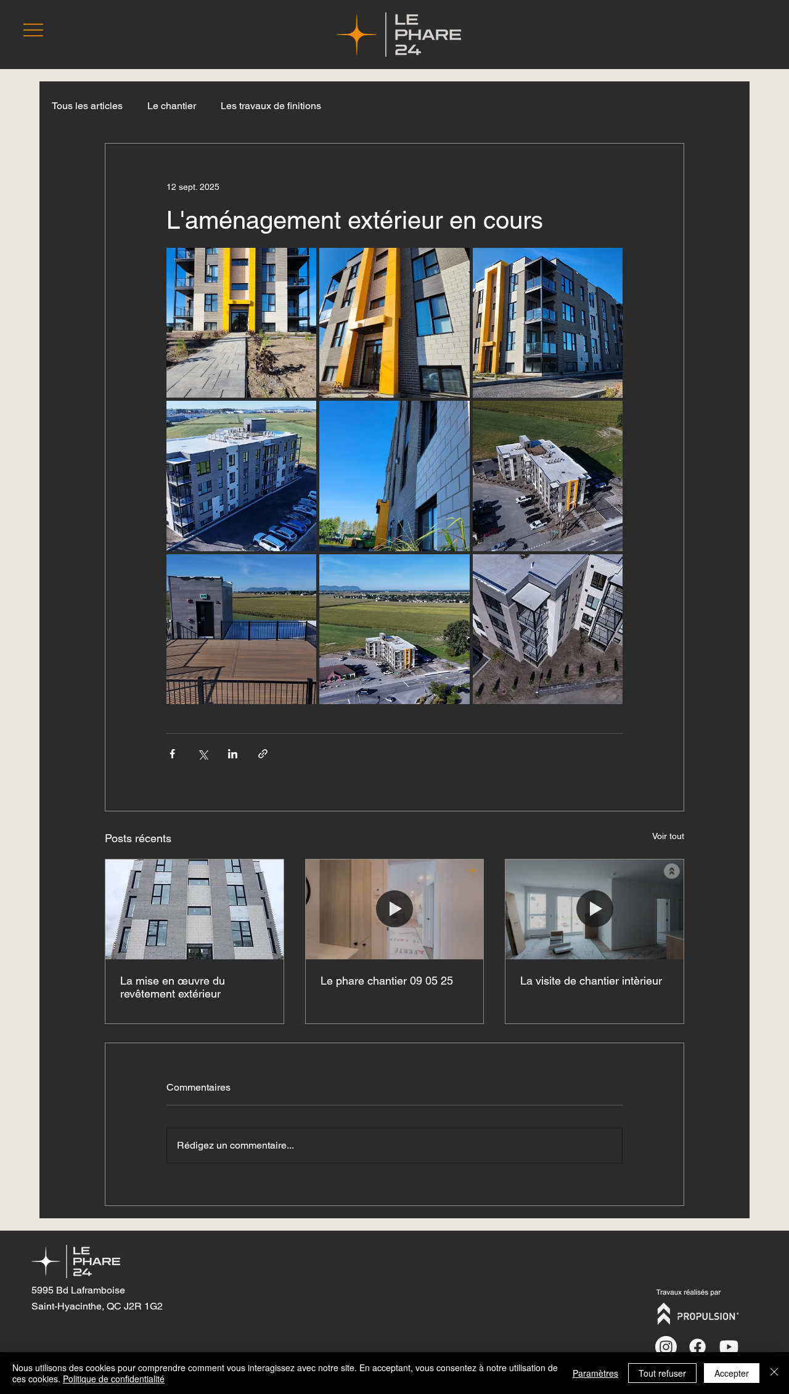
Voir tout (668, 836)
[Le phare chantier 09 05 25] (395, 909)
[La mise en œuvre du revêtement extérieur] (194, 909)
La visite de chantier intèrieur (591, 980)
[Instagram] (666, 1347)
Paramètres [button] (595, 1373)
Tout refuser (662, 1373)
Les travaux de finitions (271, 106)
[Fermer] (774, 1373)
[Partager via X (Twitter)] (202, 754)
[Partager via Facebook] (172, 754)
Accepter (731, 1373)
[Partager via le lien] (263, 754)
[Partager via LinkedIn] (233, 754)
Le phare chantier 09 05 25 (387, 980)
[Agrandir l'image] (241, 323)
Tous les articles (87, 106)
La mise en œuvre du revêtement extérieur (172, 987)
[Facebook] (697, 1347)
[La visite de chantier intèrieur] (594, 909)
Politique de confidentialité (114, 1378)
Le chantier (171, 106)
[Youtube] (729, 1347)
